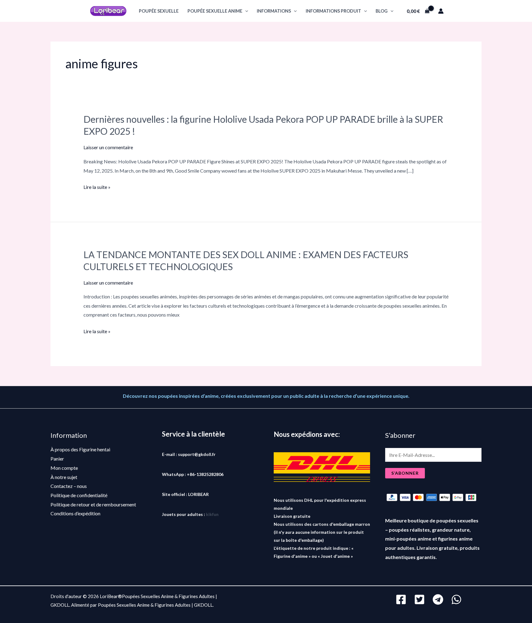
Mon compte (64, 468)
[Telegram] (438, 599)
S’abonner (405, 473)
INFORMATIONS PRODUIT (333, 11)
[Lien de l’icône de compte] (441, 11)
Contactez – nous (68, 486)
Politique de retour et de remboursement (93, 504)
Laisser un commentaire (108, 147)
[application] (245, 11)
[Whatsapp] (456, 599)
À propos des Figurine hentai (80, 449)
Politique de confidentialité (78, 495)
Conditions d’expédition (75, 513)
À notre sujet (63, 477)
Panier (57, 458)
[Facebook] (401, 599)
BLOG (382, 11)
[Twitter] (419, 599)
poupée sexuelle (159, 11)
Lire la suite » (97, 187)
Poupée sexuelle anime (214, 11)
